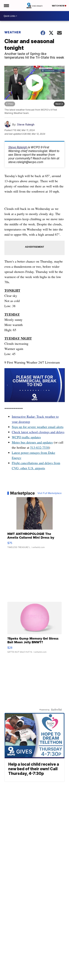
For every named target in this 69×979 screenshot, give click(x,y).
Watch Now (58, 6)
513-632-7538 (39, 447)
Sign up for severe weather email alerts (37, 427)
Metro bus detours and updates (32, 442)
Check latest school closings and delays (38, 432)
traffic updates (31, 437)
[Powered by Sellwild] (56, 709)
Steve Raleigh (25, 124)
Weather (12, 32)
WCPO (16, 437)
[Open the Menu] (6, 5)
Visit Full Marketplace (50, 493)
